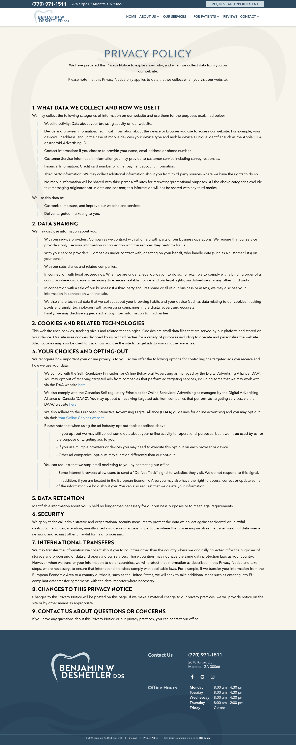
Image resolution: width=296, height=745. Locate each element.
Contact (248, 17)
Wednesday (199, 697)
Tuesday (196, 692)
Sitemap (133, 737)
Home (131, 17)
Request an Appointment (235, 4)
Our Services (174, 17)
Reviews (230, 17)
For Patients (205, 17)
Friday (195, 708)
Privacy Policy (150, 737)
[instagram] (212, 677)
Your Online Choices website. (82, 418)
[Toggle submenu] (158, 16)
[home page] (51, 17)
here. (82, 385)
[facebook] (192, 677)
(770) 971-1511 (49, 4)
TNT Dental (204, 737)
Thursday (197, 703)
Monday (196, 687)
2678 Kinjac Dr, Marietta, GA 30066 (96, 4)
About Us (147, 17)
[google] (202, 677)
